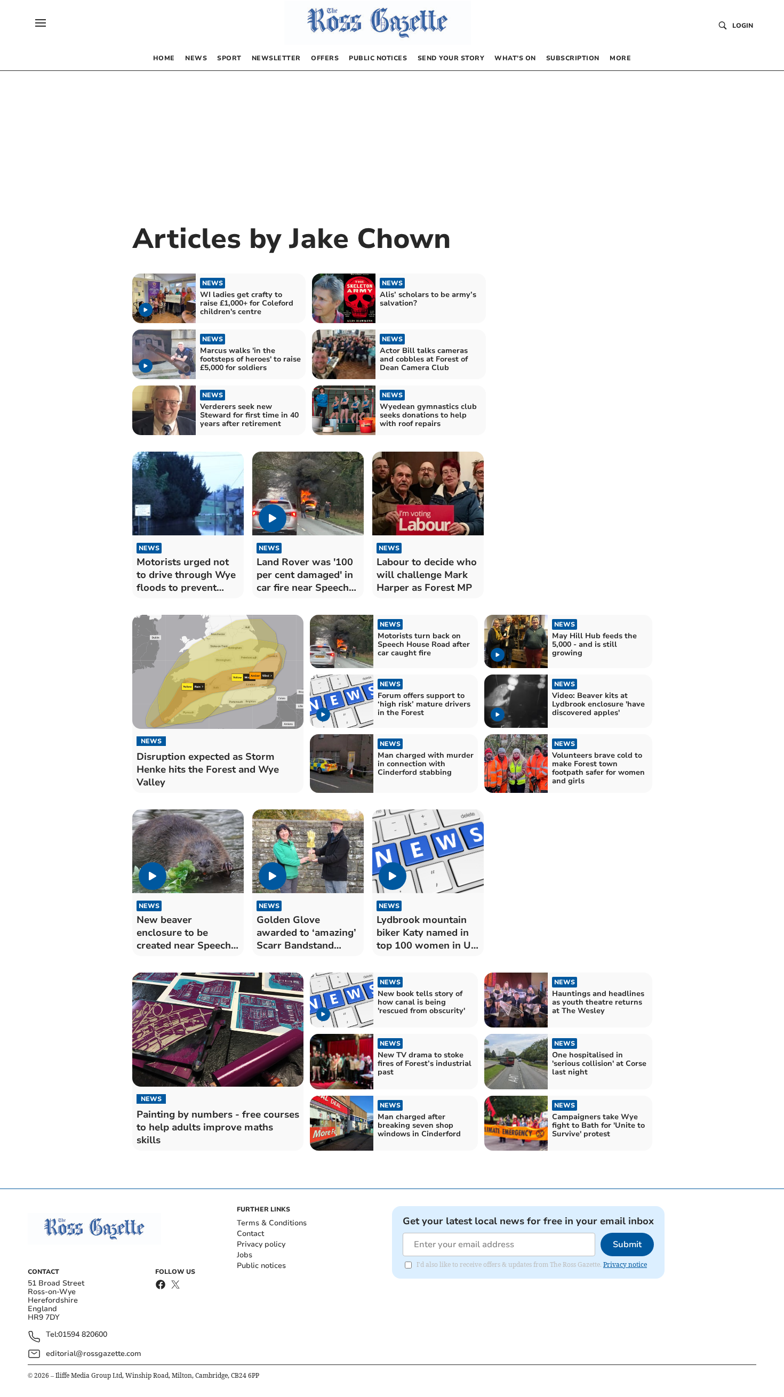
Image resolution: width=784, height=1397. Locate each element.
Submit (627, 1244)
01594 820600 (82, 1334)
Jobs (244, 1255)
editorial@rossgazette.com (93, 1353)
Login (742, 25)
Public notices (261, 1265)
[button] (40, 23)
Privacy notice (625, 1264)
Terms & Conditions (272, 1223)
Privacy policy (261, 1244)
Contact (250, 1234)
